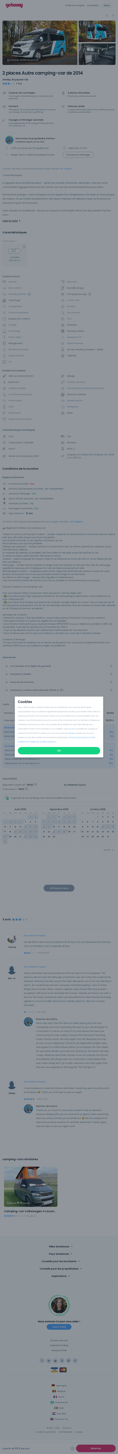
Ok (59, 750)
